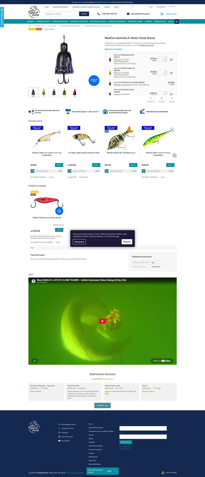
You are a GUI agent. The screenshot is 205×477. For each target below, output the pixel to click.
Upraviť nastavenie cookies (75, 473)
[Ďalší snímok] (98, 59)
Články (116, 7)
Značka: (49, 29)
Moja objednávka (94, 464)
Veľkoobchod (93, 457)
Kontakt (91, 453)
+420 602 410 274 (67, 428)
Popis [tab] (32, 248)
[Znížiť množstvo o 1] (166, 60)
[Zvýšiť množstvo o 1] (166, 58)
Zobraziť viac (102, 405)
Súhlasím (127, 242)
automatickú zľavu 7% (102, 2)
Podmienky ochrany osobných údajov (86, 7)
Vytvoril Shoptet (171, 472)
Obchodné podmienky (60, 7)
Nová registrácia (125, 446)
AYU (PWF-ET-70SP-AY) (38, 177)
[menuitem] (30, 21)
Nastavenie (79, 242)
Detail (59, 165)
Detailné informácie (147, 45)
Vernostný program (95, 449)
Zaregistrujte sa (77, 2)
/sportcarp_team (67, 436)
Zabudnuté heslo (125, 449)
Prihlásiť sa (125, 442)
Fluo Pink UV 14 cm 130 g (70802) (42, 242)
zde (117, 236)
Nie (153, 263)
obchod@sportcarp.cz (68, 424)
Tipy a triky (92, 460)
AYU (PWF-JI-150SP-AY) (150, 177)
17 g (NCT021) (83, 177)
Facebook (64, 432)
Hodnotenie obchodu (102, 374)
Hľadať (84, 14)
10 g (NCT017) (72, 177)
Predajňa (92, 442)
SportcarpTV (65, 441)
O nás (47, 7)
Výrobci (107, 7)
